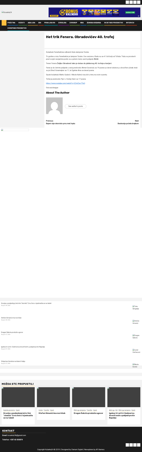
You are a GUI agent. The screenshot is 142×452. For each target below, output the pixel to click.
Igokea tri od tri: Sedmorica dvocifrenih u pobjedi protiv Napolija (23, 347)
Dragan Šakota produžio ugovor (12, 332)
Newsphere (88, 449)
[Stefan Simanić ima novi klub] (137, 324)
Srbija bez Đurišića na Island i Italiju (13, 361)
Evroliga (62, 23)
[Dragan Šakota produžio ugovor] (137, 338)
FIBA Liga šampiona (80, 410)
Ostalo (41, 410)
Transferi (46, 410)
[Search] (138, 25)
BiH (39, 23)
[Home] (4, 22)
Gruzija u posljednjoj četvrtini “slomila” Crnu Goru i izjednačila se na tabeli (26, 303)
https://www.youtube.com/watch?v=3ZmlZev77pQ (65, 83)
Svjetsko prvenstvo (113, 23)
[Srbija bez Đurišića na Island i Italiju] (137, 367)
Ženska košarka (94, 23)
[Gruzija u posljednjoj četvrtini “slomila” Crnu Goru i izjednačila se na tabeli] (137, 309)
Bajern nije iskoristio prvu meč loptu (60, 122)
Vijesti (21, 23)
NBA (82, 23)
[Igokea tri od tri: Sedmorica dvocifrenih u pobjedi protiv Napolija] (137, 353)
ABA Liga (31, 23)
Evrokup (73, 23)
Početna (11, 23)
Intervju (130, 23)
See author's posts (75, 106)
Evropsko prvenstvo (17, 28)
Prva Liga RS (49, 23)
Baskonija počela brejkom (128, 122)
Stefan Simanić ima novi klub (11, 318)
